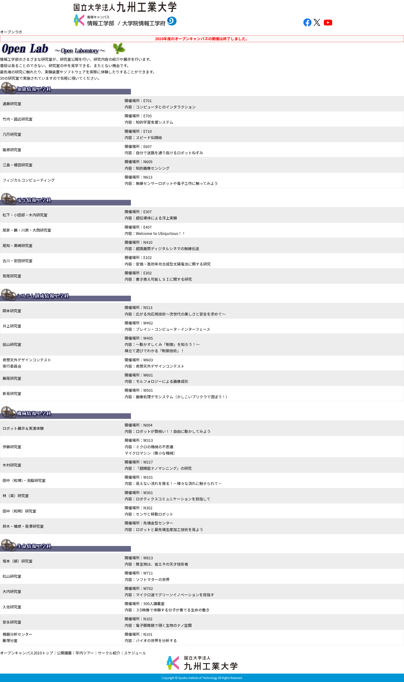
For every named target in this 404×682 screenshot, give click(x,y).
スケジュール (135, 653)
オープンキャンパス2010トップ (26, 653)
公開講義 (64, 653)
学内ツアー (85, 653)
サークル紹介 (109, 653)
